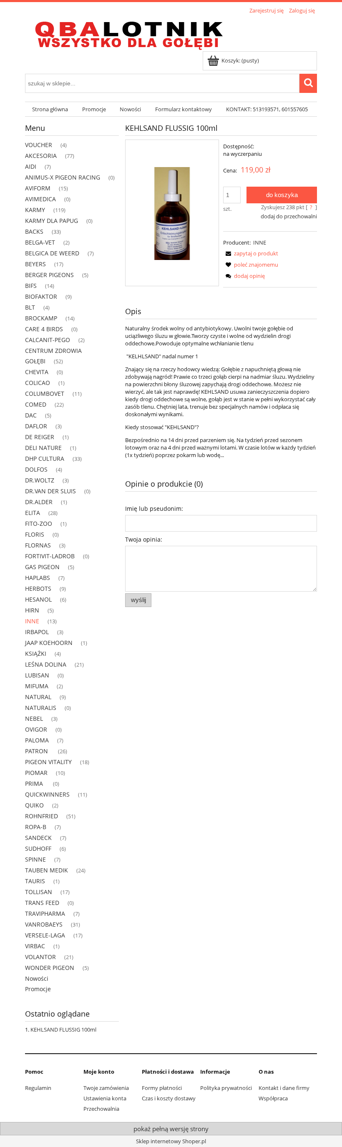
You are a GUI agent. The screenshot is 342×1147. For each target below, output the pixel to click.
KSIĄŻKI (35, 653)
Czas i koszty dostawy (169, 1098)
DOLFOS (36, 469)
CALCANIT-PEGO (47, 340)
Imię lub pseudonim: (154, 508)
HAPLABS (37, 578)
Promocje (38, 989)
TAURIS (35, 881)
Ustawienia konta (104, 1098)
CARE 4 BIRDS (44, 329)
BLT (30, 307)
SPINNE (35, 859)
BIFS (31, 286)
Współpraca (273, 1098)
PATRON (37, 751)
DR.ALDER (39, 502)
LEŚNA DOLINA (45, 664)
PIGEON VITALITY (48, 762)
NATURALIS (40, 708)
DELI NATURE (43, 448)
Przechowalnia (101, 1108)
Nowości (36, 978)
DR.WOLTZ (39, 480)
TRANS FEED (42, 903)
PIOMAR (36, 773)
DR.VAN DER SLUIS (50, 491)
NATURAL (38, 697)
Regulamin (38, 1088)
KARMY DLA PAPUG (51, 221)
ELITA (32, 513)
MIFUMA (36, 686)
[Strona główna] (129, 33)
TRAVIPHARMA (45, 913)
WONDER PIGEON (49, 968)
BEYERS (35, 264)
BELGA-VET (40, 242)
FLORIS (34, 534)
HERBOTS (38, 588)
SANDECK (38, 838)
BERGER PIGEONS (49, 275)
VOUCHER (38, 145)
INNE (32, 621)
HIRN (32, 610)
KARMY (35, 210)
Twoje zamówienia (106, 1088)
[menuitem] (50, 109)
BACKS (34, 231)
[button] (250, 253)
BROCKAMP (41, 318)
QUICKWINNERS (47, 794)
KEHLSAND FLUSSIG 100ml (63, 1029)
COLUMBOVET (44, 393)
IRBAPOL (37, 632)
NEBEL (34, 718)
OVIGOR (36, 729)
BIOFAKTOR (41, 296)
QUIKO (34, 805)
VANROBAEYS (44, 924)
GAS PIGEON (42, 567)
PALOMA (37, 740)
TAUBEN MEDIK (46, 870)
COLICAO (37, 383)
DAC (31, 415)
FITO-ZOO (38, 523)
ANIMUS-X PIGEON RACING (62, 177)
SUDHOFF (38, 848)
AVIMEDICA (40, 199)
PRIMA (35, 783)
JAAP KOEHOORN (49, 643)
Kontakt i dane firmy (284, 1088)
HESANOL (38, 599)
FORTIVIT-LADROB (50, 556)
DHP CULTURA (44, 458)
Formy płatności (162, 1088)
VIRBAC (35, 946)
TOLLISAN (38, 892)
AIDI (30, 166)
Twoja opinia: (143, 539)
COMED (35, 404)
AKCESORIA (41, 156)
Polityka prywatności (226, 1088)
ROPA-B (35, 827)
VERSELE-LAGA (45, 935)
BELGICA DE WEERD (52, 253)
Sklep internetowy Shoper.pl (171, 1141)
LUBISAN (37, 675)
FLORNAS (38, 545)
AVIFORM (37, 188)
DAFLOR (36, 426)
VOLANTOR (40, 957)
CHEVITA (36, 372)
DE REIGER (39, 437)
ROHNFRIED (41, 816)
